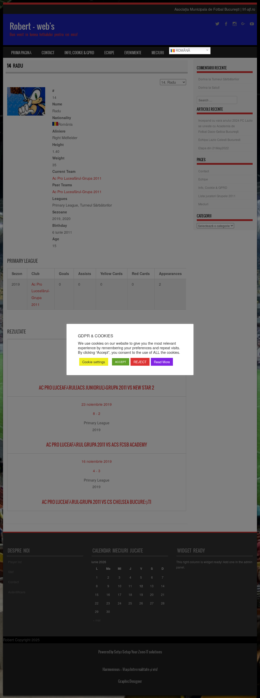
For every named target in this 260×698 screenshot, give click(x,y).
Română (182, 50)
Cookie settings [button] (93, 361)
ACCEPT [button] (120, 362)
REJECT (140, 361)
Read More (162, 361)
